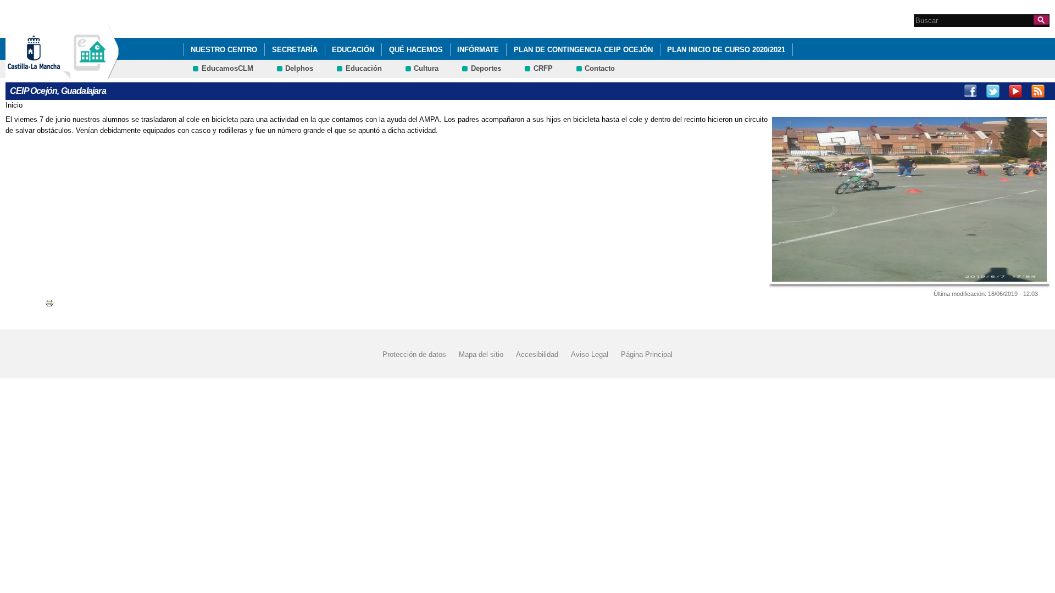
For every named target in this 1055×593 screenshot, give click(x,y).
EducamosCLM (227, 68)
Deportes (486, 68)
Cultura (426, 68)
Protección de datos (414, 354)
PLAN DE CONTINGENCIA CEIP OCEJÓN (583, 50)
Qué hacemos (416, 50)
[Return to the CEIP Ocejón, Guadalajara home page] (91, 73)
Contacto (600, 68)
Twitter (993, 91)
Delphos (299, 68)
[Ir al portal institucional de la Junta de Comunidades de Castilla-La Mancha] (47, 73)
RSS (1038, 91)
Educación (353, 50)
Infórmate (478, 50)
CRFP (543, 68)
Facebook (970, 91)
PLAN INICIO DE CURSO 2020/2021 (726, 50)
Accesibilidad (537, 354)
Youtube (1015, 91)
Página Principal (647, 354)
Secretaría (295, 50)
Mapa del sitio (481, 354)
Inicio (14, 105)
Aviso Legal (589, 354)
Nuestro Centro (224, 50)
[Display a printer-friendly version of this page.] (49, 302)
